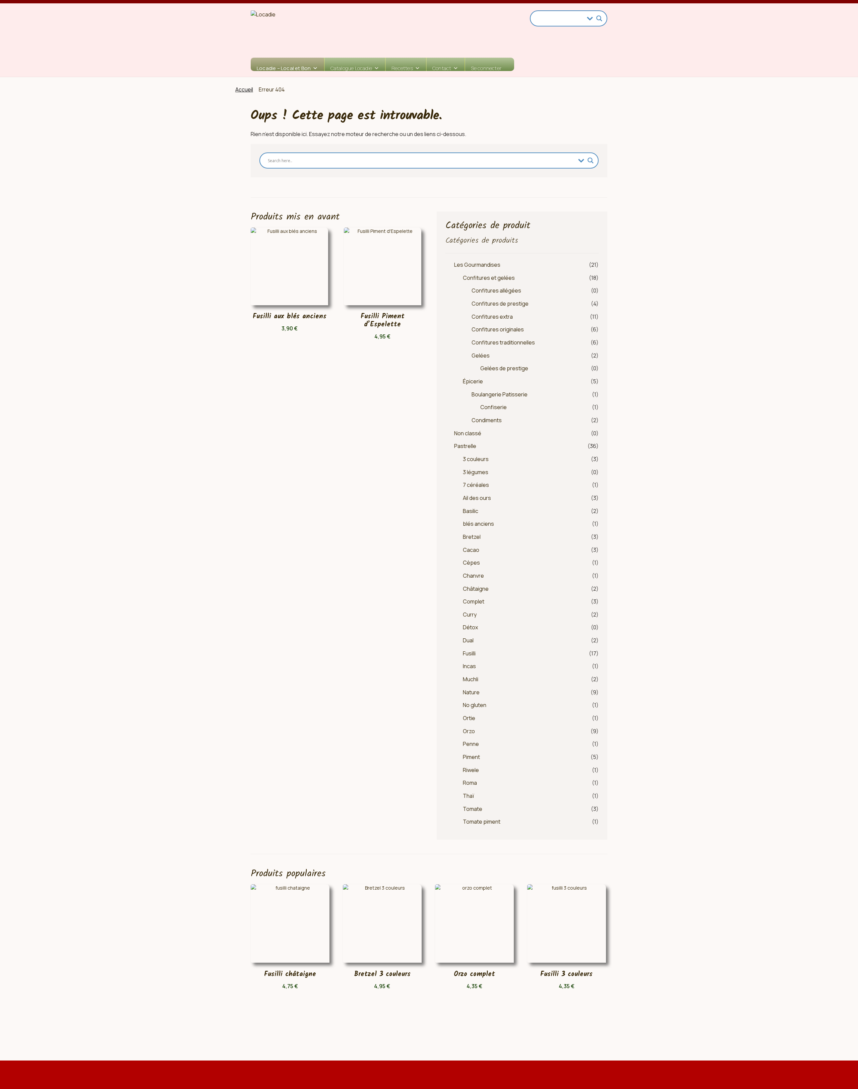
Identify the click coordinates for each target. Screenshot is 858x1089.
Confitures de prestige (500, 303)
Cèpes (471, 562)
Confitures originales (498, 329)
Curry (470, 614)
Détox (470, 627)
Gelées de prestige (504, 368)
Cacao (471, 550)
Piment (471, 757)
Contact (441, 68)
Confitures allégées (496, 290)
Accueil (244, 89)
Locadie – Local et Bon (284, 68)
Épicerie (473, 381)
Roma (470, 782)
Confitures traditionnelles (503, 342)
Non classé (467, 433)
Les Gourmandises (477, 264)
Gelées (481, 355)
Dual (468, 640)
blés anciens (478, 523)
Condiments (487, 420)
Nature (471, 692)
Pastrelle (465, 446)
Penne (471, 744)
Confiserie (493, 407)
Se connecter (486, 68)
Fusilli (469, 653)
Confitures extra (492, 316)
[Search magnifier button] (599, 18)
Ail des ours (477, 498)
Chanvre (473, 575)
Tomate (472, 809)
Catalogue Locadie (351, 68)
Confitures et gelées (489, 277)
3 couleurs (476, 459)
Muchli (470, 679)
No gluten (474, 705)
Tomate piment (481, 821)
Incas (469, 666)
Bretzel (472, 536)
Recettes (402, 68)
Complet (473, 601)
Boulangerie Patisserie (500, 394)
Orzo (469, 731)
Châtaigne (476, 588)
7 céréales (476, 485)
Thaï (468, 795)
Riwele (471, 770)
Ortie (469, 718)
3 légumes (475, 472)
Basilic (470, 511)
